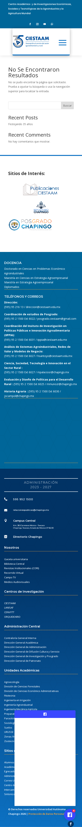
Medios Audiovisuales (17, 582)
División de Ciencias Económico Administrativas (31, 691)
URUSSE (9, 732)
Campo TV (10, 577)
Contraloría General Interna (20, 638)
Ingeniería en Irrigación (17, 700)
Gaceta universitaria (16, 559)
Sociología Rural (13, 723)
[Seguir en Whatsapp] (52, 24)
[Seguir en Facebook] (30, 24)
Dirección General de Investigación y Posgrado (31, 656)
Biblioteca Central (14, 563)
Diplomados (11, 287)
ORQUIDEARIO (12, 616)
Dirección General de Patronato (22, 660)
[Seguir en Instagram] (37, 24)
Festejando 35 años (20, 124)
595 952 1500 (23, 499)
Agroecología (11, 682)
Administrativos (13, 776)
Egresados (10, 771)
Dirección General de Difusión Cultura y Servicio (31, 651)
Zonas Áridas (12, 736)
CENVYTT (9, 612)
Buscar (67, 105)
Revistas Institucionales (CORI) (21, 568)
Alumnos (9, 762)
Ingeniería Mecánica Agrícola (20, 709)
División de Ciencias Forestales (22, 686)
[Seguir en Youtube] (44, 24)
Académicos (11, 767)
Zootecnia (10, 741)
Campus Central (24, 520)
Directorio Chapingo (27, 537)
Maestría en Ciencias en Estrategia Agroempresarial (36, 278)
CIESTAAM (10, 603)
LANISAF (8, 607)
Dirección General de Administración (25, 647)
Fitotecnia (9, 695)
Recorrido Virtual (13, 572)
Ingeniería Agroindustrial (18, 704)
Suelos (8, 727)
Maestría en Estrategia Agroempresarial (28, 282)
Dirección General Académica (21, 642)
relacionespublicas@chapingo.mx (31, 510)
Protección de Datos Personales (48, 814)
